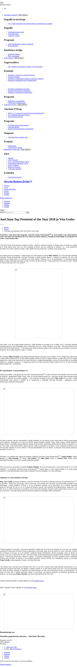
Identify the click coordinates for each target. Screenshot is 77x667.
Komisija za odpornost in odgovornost (20, 92)
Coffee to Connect (14, 36)
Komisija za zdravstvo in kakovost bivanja (21, 75)
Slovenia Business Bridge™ (18, 181)
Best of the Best (13, 46)
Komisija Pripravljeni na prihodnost (19, 91)
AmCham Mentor (13, 127)
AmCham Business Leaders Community (21, 44)
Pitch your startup (13, 56)
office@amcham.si (15, 649)
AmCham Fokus (13, 34)
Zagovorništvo (8, 58)
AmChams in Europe (14, 177)
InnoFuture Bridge (14, 54)
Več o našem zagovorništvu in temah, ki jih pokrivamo (25, 66)
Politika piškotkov (5, 664)
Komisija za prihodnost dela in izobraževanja (22, 80)
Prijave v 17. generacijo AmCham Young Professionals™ (26, 113)
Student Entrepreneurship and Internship (20, 129)
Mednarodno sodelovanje (12, 149)
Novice (6, 191)
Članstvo (7, 186)
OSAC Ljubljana (13, 165)
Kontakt (6, 193)
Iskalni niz (3, 212)
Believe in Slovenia (14, 167)
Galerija (6, 194)
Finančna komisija (14, 77)
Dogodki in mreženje (10, 15)
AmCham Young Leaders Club (18, 137)
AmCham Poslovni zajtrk (16, 32)
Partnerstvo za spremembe (16, 101)
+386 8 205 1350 (11, 647)
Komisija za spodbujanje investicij (19, 89)
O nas (6, 187)
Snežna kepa (12, 146)
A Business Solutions (14, 169)
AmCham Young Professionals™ (18, 125)
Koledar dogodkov (10, 189)
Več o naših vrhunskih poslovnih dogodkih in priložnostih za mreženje (30, 23)
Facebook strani (39, 581)
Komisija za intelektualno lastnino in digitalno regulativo (26, 79)
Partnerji (10, 158)
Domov (6, 227)
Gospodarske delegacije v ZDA (18, 163)
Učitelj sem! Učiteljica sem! (16, 103)
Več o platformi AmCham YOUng (19, 115)
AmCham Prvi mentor (15, 147)
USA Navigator (13, 160)
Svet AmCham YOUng (15, 117)
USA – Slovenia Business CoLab (18, 162)
